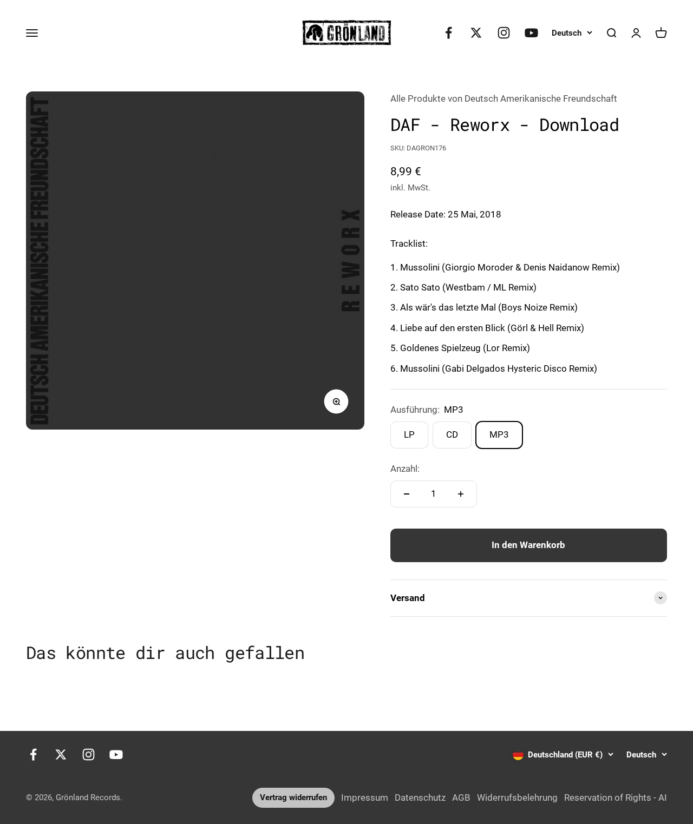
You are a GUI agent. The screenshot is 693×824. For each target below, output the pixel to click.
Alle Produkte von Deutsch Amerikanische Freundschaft (503, 98)
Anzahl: (405, 468)
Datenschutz (420, 797)
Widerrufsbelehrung (517, 797)
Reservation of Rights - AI (615, 797)
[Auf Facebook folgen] (448, 32)
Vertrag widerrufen (293, 797)
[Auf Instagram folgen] (503, 32)
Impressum (364, 797)
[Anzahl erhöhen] (460, 494)
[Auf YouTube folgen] (531, 32)
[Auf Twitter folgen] (476, 32)
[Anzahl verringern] (406, 494)
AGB (461, 797)
